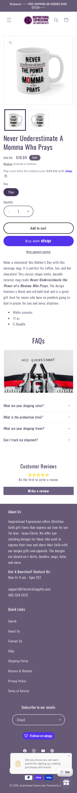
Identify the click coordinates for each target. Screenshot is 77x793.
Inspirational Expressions (33, 785)
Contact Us (15, 641)
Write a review (38, 490)
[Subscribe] (59, 720)
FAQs (11, 651)
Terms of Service (18, 690)
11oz (11, 192)
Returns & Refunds (20, 671)
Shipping (7, 163)
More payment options (38, 252)
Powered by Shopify (57, 785)
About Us (14, 631)
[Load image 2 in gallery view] (38, 120)
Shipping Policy (18, 661)
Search (12, 621)
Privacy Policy (17, 681)
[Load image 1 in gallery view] (15, 120)
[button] (9, 20)
